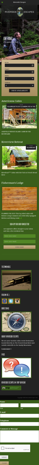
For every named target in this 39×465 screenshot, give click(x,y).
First (1, 408)
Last (21, 408)
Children (7, 82)
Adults (7, 75)
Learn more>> (7, 349)
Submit (4, 457)
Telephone (4, 421)
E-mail (3, 412)
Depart (7, 69)
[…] (20, 218)
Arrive (7, 62)
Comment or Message (9, 429)
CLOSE (4, 463)
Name (3, 402)
